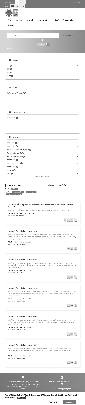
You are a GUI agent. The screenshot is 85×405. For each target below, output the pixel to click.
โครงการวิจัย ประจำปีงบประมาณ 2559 (22, 345)
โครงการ (11, 170)
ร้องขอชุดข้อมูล (69, 20)
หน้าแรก (10, 20)
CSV (9, 69)
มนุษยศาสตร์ (12, 146)
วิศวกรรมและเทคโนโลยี (15, 156)
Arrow (17, 6)
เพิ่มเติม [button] (10, 25)
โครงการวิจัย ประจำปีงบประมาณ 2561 (22, 259)
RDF (9, 72)
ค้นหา (41, 44)
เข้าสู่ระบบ (77, 2)
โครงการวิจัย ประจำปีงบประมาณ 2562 (22, 288)
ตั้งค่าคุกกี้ (53, 402)
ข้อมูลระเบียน (12, 118)
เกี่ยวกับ (57, 20)
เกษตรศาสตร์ (12, 166)
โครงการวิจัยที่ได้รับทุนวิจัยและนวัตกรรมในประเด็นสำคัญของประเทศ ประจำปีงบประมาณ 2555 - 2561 (41, 205)
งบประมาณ (11, 143)
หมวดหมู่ (29, 20)
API (9, 65)
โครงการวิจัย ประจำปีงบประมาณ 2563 (22, 316)
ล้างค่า (48, 44)
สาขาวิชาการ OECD (14, 163)
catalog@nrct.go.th (64, 388)
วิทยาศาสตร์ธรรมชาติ (15, 153)
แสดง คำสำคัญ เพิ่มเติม (42, 177)
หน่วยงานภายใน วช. (43, 20)
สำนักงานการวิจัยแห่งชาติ (16, 93)
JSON (9, 75)
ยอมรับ (69, 402)
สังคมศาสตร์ (12, 160)
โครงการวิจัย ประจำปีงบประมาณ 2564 (22, 231)
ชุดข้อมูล (19, 20)
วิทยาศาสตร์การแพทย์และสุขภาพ (19, 149)
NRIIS (9, 173)
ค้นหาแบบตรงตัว (68, 35)
